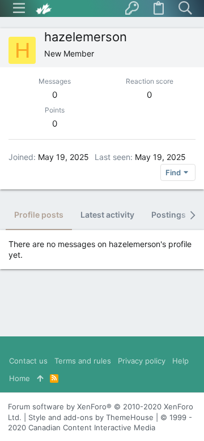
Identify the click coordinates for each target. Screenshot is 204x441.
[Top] (39, 378)
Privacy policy (141, 360)
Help (180, 360)
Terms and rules (82, 360)
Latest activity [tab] (107, 214)
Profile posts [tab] (38, 214)
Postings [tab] (168, 214)
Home (19, 378)
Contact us (28, 360)
